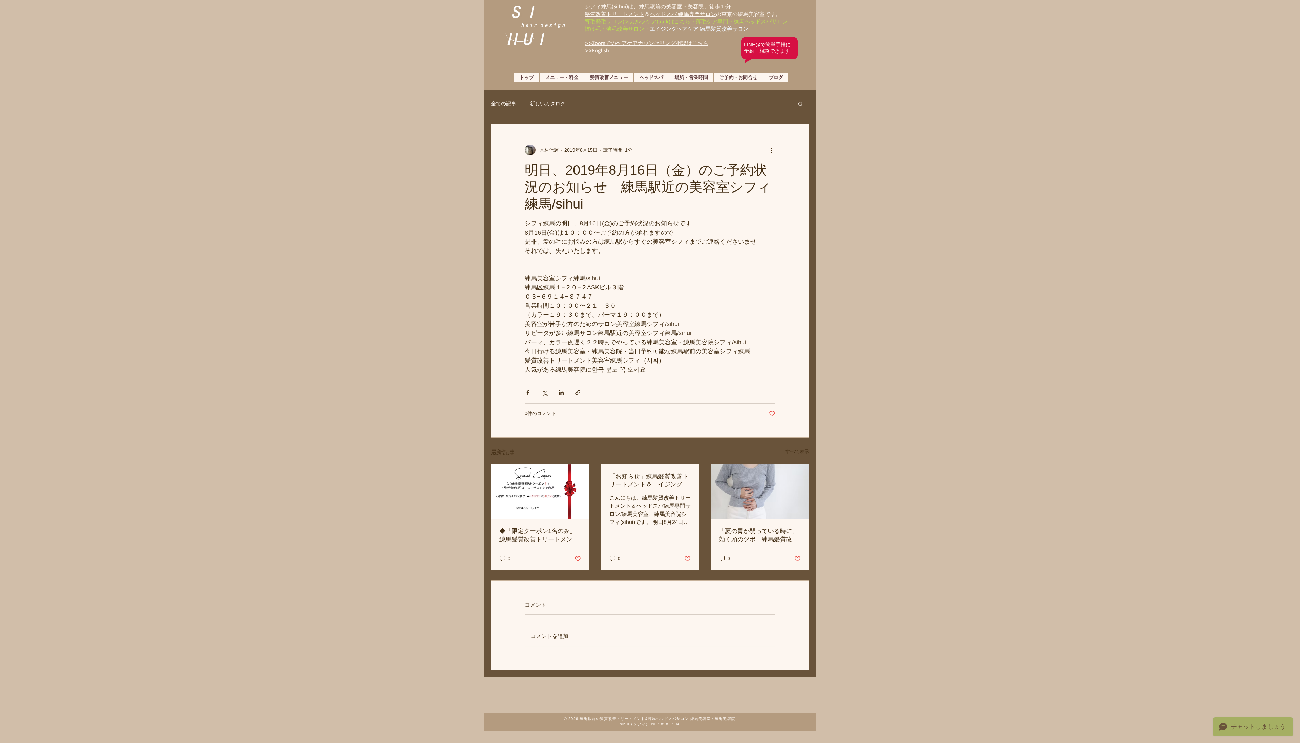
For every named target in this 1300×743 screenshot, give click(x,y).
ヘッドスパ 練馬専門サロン (683, 13)
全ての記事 (503, 103)
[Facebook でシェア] (528, 392)
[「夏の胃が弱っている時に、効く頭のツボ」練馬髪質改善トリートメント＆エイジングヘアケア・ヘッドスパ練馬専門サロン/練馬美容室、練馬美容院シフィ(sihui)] (760, 491)
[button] (800, 103)
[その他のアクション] (771, 150)
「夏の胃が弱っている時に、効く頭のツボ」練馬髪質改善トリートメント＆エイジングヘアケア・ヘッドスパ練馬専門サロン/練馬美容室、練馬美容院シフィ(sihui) (759, 535)
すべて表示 (797, 451)
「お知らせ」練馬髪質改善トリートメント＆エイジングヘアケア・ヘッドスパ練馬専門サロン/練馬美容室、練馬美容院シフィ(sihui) (649, 480)
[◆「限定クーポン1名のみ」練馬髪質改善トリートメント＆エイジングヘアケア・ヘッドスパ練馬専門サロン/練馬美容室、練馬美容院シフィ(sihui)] (540, 491)
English (600, 50)
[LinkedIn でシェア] (561, 392)
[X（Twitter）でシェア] (544, 392)
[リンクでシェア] (578, 392)
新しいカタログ (547, 103)
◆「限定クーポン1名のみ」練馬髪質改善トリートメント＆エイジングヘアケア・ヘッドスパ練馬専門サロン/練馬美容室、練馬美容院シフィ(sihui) (539, 535)
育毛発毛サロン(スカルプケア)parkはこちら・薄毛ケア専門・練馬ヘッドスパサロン (686, 21)
